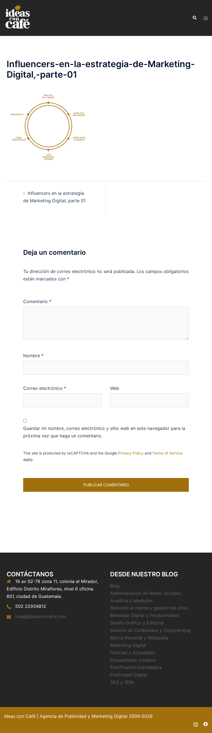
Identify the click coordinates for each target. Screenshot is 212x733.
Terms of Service (167, 453)
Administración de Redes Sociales (145, 593)
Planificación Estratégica (136, 667)
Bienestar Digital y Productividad (144, 615)
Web (114, 388)
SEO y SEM (122, 682)
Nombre (33, 355)
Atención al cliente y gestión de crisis (149, 608)
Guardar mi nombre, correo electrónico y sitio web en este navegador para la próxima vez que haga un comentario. (104, 431)
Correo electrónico (44, 388)
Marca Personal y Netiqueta (139, 637)
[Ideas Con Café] (17, 17)
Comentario (37, 301)
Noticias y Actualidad (132, 652)
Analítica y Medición (131, 600)
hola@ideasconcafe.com (40, 616)
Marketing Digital (128, 645)
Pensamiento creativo (132, 660)
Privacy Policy (131, 453)
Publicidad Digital (128, 674)
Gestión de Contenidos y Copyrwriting (150, 630)
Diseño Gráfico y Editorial (137, 623)
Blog (115, 585)
